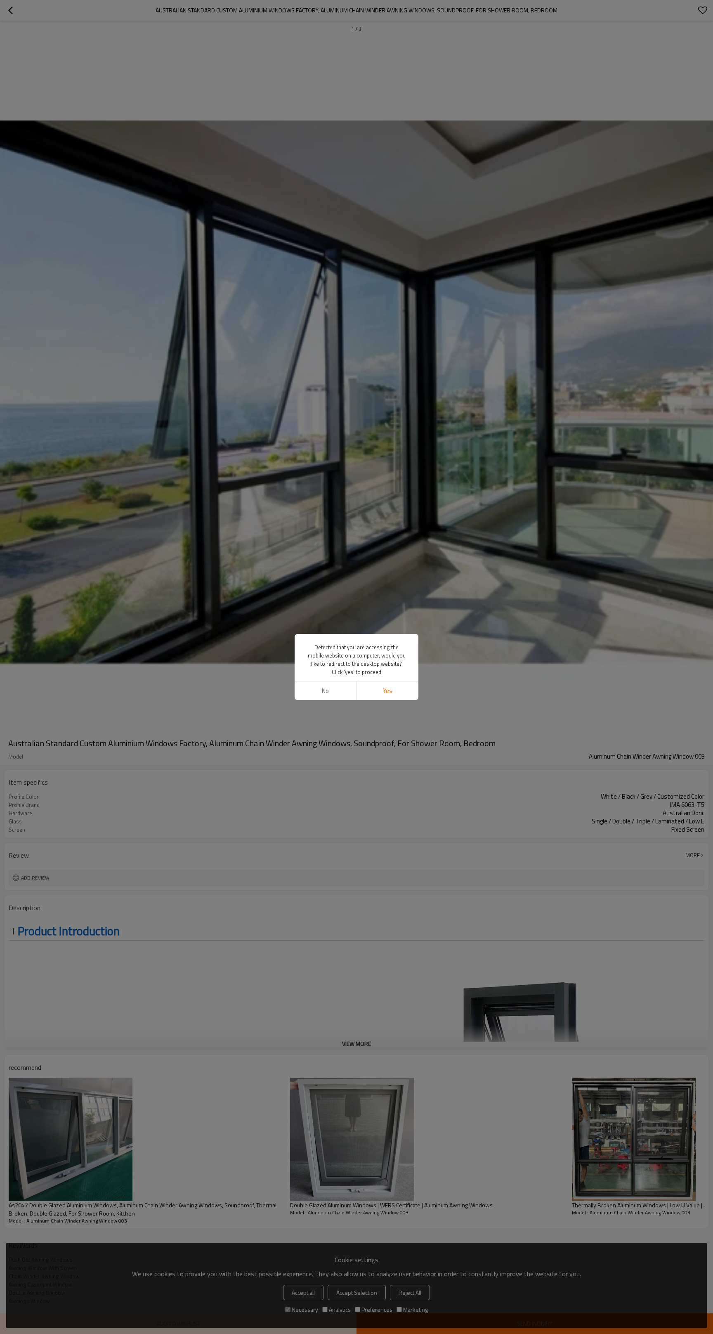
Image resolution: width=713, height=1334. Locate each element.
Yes (387, 690)
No (325, 690)
